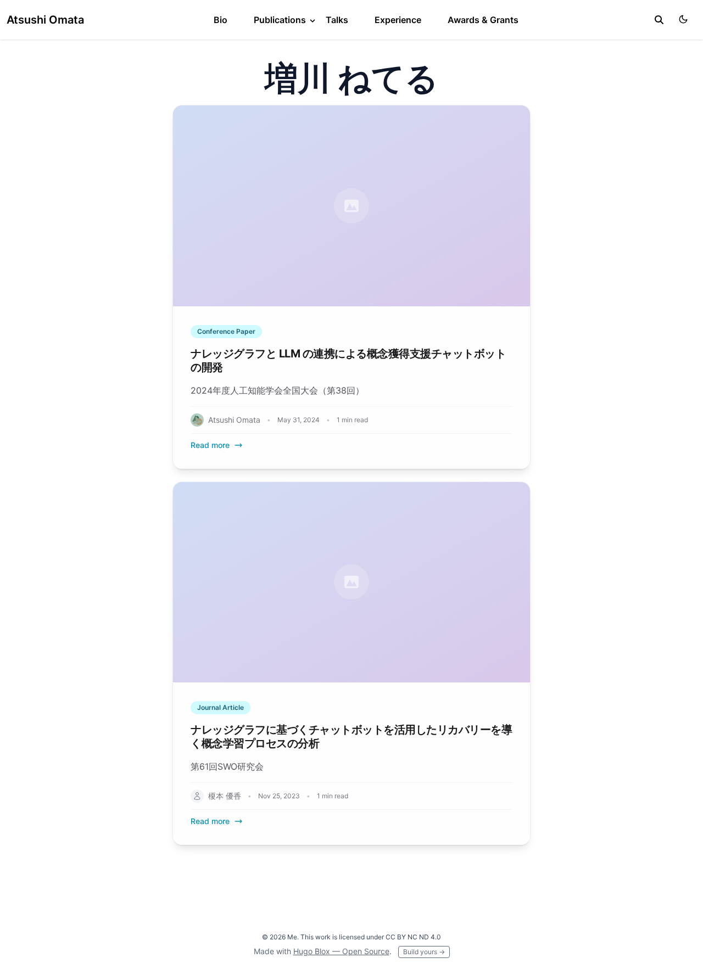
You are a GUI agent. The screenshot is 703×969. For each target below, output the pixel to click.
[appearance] (683, 19)
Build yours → (424, 952)
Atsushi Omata (45, 19)
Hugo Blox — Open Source (341, 951)
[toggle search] (659, 19)
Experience (398, 19)
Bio (220, 19)
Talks (337, 19)
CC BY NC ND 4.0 (413, 937)
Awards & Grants (483, 19)
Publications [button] (281, 19)
